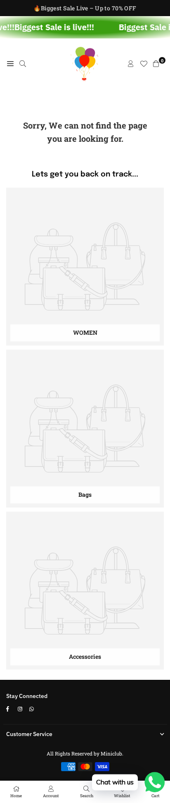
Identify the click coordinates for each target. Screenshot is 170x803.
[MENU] (10, 63)
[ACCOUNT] (131, 63)
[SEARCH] (23, 63)
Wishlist (122, 795)
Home (16, 795)
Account (51, 795)
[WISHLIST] (143, 63)
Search (86, 795)
